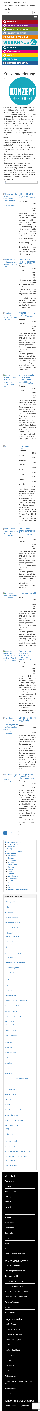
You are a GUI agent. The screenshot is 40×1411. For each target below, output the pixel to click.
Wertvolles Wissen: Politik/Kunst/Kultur (19, 1151)
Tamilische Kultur (11, 1094)
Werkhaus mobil (11, 1141)
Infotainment (12, 865)
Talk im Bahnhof (12, 1035)
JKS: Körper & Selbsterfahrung (16, 1329)
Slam (9, 885)
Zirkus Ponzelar (10, 1394)
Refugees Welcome (12, 1302)
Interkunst (8, 990)
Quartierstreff (11, 947)
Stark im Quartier (11, 1089)
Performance (12, 878)
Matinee (11, 874)
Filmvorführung (13, 860)
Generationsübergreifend (15, 962)
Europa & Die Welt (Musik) (14, 1281)
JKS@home (10, 1129)
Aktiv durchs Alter (12, 973)
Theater (8, 1307)
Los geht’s (9, 942)
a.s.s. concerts (11, 1160)
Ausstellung (12, 856)
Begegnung (9, 912)
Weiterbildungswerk (14, 851)
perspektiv (8, 1073)
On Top (7, 1068)
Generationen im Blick (13, 954)
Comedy (11, 858)
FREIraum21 (9, 933)
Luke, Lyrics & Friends (13, 1016)
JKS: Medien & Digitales (13, 1340)
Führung (11, 862)
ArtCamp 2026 (10, 902)
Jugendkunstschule (14, 842)
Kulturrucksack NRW (12, 1006)
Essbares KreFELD (11, 928)
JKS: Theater (9, 1366)
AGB (24, 2)
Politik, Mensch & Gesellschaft (16, 1297)
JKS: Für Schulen (11, 1324)
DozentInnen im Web (12, 923)
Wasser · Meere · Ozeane (14, 1120)
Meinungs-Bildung (11, 1021)
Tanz (9, 887)
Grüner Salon (11, 1025)
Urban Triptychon (11, 1115)
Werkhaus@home (11, 1125)
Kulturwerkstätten (11, 1011)
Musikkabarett (13, 876)
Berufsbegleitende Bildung (15, 1271)
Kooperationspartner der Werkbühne (18, 1157)
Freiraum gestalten (13, 936)
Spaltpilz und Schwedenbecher (16, 1079)
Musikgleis (9, 1047)
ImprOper (8, 980)
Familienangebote (12, 968)
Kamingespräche (12, 1030)
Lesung (10, 871)
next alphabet (10, 1063)
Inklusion (8, 985)
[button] (5, 842)
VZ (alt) (9, 849)
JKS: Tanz (8, 1360)
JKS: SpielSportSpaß (12, 1350)
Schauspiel (12, 880)
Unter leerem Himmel (13, 1110)
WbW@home (10, 1134)
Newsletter (8, 2)
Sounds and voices (12, 1084)
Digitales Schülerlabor (13, 917)
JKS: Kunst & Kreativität (13, 1334)
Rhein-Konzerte (11, 1165)
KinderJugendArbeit (14, 844)
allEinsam (8, 907)
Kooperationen (10, 1389)
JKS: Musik (9, 1345)
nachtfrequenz (10, 1053)
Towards (8, 1099)
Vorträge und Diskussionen (18, 890)
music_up (8, 1042)
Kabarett (11, 867)
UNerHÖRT (9, 1105)
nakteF (7, 1058)
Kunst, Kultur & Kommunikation (17, 1291)
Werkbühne (11, 853)
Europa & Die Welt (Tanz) (14, 1286)
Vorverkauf (17, 2)
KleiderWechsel (10, 995)
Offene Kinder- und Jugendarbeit (17, 1406)
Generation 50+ (11, 957)
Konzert (11, 869)
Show (10, 883)
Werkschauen (10, 1146)
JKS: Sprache (9, 1355)
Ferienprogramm (11, 1376)
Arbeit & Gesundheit (12, 1265)
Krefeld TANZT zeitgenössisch (16, 1001)
